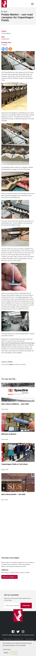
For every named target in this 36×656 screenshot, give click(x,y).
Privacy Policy (29, 639)
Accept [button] (14, 652)
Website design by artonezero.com (13, 639)
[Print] (10, 49)
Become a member (9, 577)
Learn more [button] (6, 649)
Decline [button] (6, 652)
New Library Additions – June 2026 (15, 404)
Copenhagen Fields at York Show (14, 464)
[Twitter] (6, 49)
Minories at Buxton (8, 434)
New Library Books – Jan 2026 (13, 494)
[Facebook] (3, 49)
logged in (11, 364)
